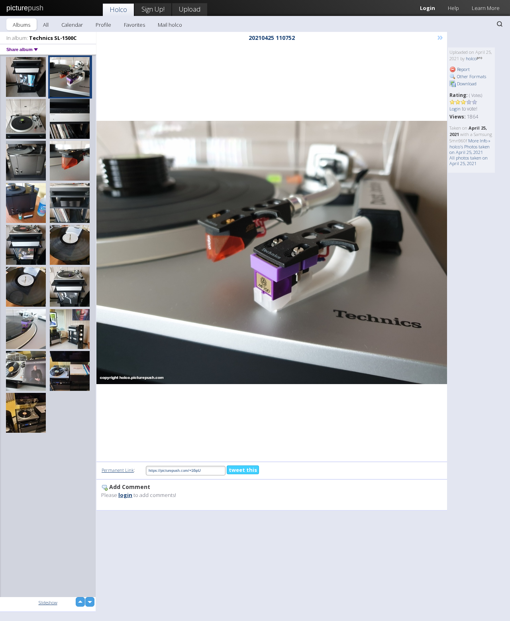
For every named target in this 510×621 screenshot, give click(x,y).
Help (453, 8)
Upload (189, 9)
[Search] (499, 24)
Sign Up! (153, 9)
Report (463, 69)
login (125, 495)
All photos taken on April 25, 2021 (468, 160)
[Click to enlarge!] (271, 252)
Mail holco (170, 24)
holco (471, 58)
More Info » (479, 141)
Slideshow (48, 602)
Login (427, 8)
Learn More (486, 8)
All (46, 24)
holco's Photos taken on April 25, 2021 (469, 149)
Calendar (72, 24)
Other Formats (471, 76)
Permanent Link (118, 470)
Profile (103, 24)
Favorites (134, 24)
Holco (118, 9)
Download (466, 84)
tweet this (243, 469)
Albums (21, 24)
